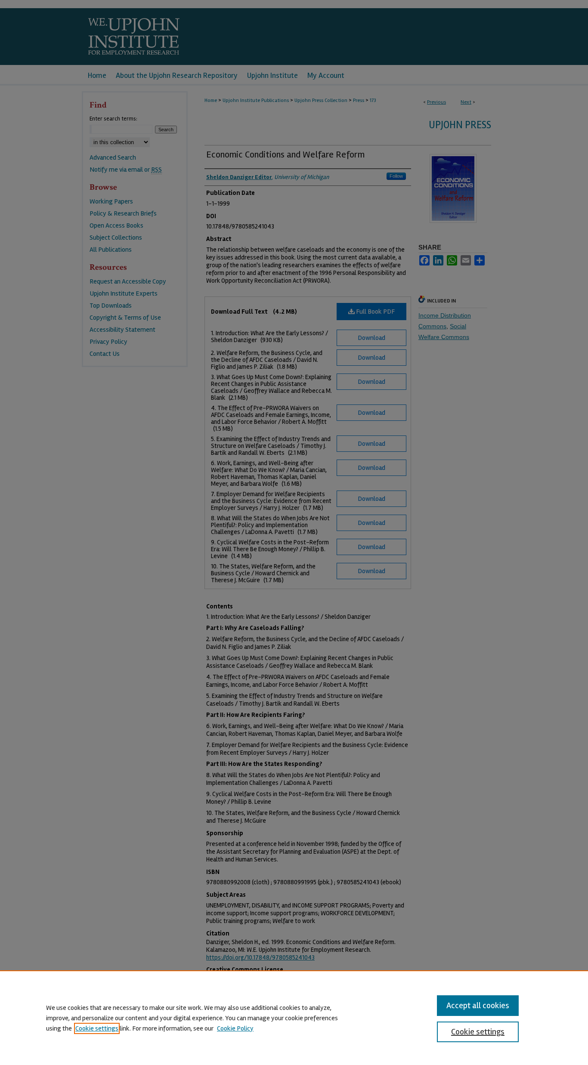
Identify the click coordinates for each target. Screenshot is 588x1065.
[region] (294, 1017)
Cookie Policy (235, 1028)
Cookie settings (96, 1028)
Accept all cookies (477, 1005)
